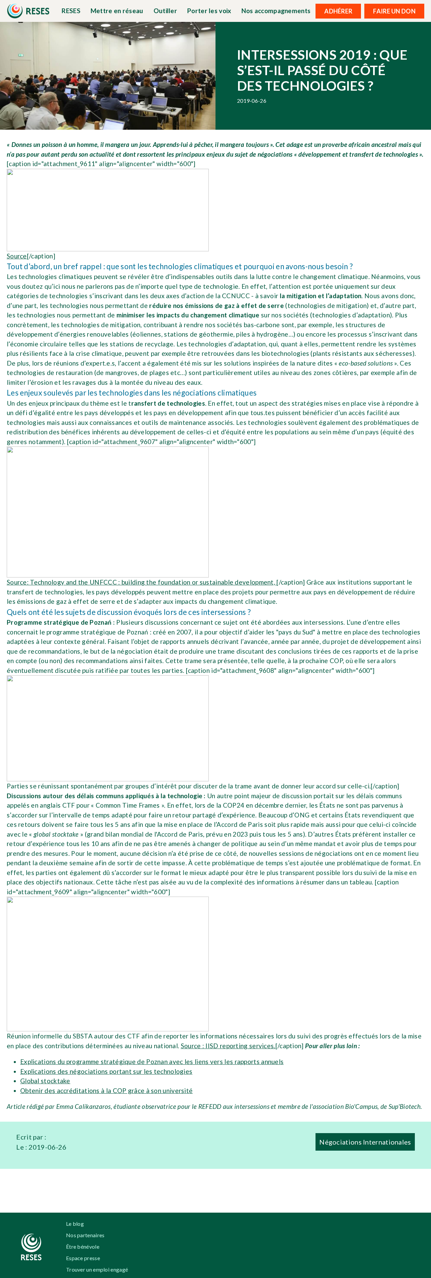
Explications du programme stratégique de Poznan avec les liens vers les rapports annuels (152, 1061)
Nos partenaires (85, 1235)
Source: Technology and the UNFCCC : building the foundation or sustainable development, (141, 582)
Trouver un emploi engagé (97, 1269)
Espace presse (83, 1258)
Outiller (165, 10)
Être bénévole (82, 1246)
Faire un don (394, 11)
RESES (71, 10)
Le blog (75, 1223)
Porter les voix (209, 10)
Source (17, 256)
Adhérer (338, 11)
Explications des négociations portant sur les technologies (106, 1071)
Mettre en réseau (117, 10)
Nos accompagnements (276, 10)
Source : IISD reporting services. (228, 1046)
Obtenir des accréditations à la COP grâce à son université (106, 1090)
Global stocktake (45, 1081)
